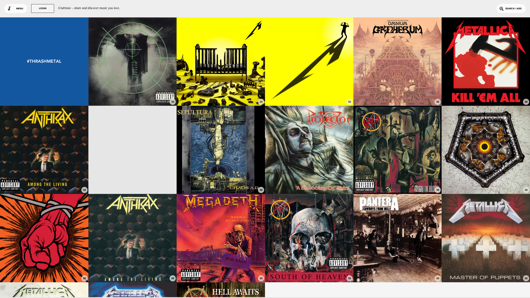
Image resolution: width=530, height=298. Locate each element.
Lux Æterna (309, 94)
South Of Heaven (309, 271)
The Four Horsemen (485, 94)
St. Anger (44, 271)
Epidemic (397, 182)
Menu (19, 9)
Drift (132, 94)
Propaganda (220, 182)
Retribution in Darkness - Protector (309, 182)
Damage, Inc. (486, 271)
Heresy (397, 271)
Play (132, 61)
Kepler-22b (397, 94)
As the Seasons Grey (486, 182)
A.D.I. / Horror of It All (44, 182)
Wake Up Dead (220, 271)
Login (42, 8)
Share (151, 61)
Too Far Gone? (221, 94)
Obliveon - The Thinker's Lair (132, 182)
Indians (132, 271)
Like (114, 61)
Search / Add (513, 9)
